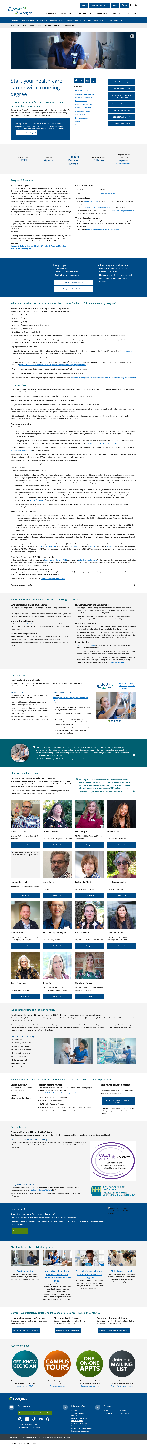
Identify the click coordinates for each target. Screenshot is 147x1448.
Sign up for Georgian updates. (122, 1386)
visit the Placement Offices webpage (54, 579)
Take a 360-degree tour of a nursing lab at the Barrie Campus (127, 685)
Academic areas (28, 20)
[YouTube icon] (41, 1419)
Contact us (79, 121)
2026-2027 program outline (121, 110)
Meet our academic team (84, 104)
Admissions (65, 13)
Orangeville (108, 1413)
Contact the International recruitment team (113, 1330)
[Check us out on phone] (94, 80)
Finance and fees (83, 13)
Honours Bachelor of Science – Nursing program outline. (58, 1093)
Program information (83, 90)
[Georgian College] (20, 10)
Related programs (81, 118)
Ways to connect (81, 125)
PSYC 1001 (53, 546)
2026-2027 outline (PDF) (121, 117)
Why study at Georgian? (84, 97)
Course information (82, 111)
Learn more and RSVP (25, 1386)
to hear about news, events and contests (114, 279)
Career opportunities (83, 108)
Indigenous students (79, 1426)
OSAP (100, 211)
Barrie (102, 194)
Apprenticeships (56, 20)
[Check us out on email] (88, 80)
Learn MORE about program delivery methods (118, 1101)
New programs (99, 20)
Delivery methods (115, 20)
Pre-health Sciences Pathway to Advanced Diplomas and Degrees (90, 1274)
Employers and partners (80, 1418)
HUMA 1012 (92, 546)
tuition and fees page (91, 201)
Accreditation (80, 114)
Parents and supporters (80, 1431)
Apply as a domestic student (74, 282)
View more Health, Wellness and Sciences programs (121, 96)
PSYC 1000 (42, 546)
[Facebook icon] (47, 1419)
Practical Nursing (25, 1271)
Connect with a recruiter (100, 5)
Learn (62, 268)
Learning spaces (81, 101)
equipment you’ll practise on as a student (30, 624)
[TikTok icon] (34, 1419)
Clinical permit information (121, 104)
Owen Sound (110, 194)
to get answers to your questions (115, 268)
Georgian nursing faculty (86, 645)
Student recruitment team (27, 1424)
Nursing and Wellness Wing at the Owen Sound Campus (70, 699)
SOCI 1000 (73, 546)
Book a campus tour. (57, 1386)
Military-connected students (82, 1428)
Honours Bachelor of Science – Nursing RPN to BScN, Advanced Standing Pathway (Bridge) (57, 1276)
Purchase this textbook (116, 662)
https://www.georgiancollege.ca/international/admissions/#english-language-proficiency (103, 378)
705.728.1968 (43, 1437)
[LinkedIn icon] (27, 1419)
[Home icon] (11, 25)
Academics (50, 13)
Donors (74, 1415)
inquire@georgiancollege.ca (60, 1437)
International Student (79, 1423)
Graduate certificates (83, 20)
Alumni (74, 1410)
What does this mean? (124, 163)
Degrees (69, 20)
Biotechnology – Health (122, 1271)
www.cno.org (127, 351)
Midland (123, 1411)
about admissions (67, 275)
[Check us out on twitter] (82, 80)
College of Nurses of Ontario (41, 1190)
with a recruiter (108, 272)
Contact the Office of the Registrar (67, 1330)
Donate (115, 5)
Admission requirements (84, 94)
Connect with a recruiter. (90, 1386)
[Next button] (133, 705)
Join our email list (45, 1413)
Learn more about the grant (27, 133)
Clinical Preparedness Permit (21, 450)
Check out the (66, 272)
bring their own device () (55, 560)
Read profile (25, 845)
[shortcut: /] (136, 5)
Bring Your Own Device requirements (98, 207)
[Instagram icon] (20, 1419)
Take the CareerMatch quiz (121, 88)
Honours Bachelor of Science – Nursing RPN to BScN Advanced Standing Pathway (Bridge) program (38, 247)
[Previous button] (99, 705)
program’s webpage (37, 500)
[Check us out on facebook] (76, 80)
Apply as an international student (74, 289)
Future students (77, 1421)
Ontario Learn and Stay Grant (44, 123)
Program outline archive (121, 123)
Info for (84, 5)
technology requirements (87, 560)
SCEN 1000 (111, 546)
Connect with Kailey (20, 1231)
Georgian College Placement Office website (102, 443)
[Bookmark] (131, 5)
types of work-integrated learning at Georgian (103, 229)
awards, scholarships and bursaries (122, 211)
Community (116, 13)
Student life (100, 13)
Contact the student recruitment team (26, 1330)
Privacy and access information (29, 1427)
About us (131, 13)
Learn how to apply (121, 82)
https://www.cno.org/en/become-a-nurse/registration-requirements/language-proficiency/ (52, 365)
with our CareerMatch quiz (117, 275)
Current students (77, 1413)
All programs (42, 20)
